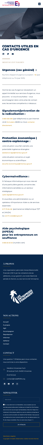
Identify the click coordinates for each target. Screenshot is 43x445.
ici (32, 420)
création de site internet (31, 438)
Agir (4, 328)
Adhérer (6, 341)
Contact (6, 344)
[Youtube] (8, 383)
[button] (39, 4)
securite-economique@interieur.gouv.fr (17, 164)
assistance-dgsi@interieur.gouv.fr (14, 153)
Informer (6, 338)
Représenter (8, 334)
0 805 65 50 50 (7, 243)
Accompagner (8, 331)
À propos (6, 325)
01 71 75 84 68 (7, 209)
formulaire (11, 122)
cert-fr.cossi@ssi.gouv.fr (13, 216)
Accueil (6, 322)
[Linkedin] (4, 383)
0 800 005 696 (7, 119)
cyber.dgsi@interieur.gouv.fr (13, 195)
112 (35, 75)
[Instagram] (17, 383)
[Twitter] (12, 383)
